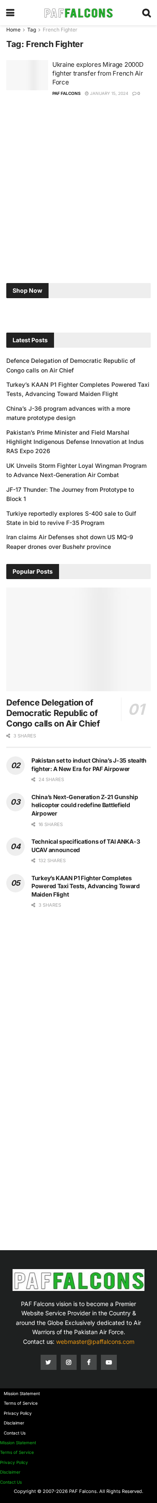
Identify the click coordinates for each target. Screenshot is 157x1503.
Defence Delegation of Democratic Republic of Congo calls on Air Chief (53, 713)
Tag (31, 29)
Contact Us (15, 1432)
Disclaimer (14, 1422)
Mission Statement (22, 1393)
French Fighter (60, 29)
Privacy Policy (18, 1413)
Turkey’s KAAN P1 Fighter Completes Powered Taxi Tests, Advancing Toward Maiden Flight (85, 886)
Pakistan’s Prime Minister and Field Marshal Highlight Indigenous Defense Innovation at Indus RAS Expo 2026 (75, 442)
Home (13, 29)
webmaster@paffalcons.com (95, 1341)
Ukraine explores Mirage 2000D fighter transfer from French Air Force (97, 73)
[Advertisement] (78, 191)
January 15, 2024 (108, 93)
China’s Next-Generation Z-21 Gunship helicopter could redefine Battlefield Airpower (84, 805)
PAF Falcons (66, 93)
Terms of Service (21, 1403)
